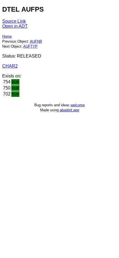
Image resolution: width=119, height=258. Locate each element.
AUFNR (36, 41)
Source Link (14, 21)
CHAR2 (10, 66)
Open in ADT (15, 26)
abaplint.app (69, 110)
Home (7, 36)
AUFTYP (30, 46)
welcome (78, 105)
